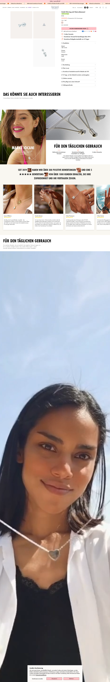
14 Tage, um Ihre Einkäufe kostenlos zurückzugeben (76, 75)
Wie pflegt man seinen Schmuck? (71, 81)
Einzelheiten (66, 43)
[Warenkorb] (106, 7)
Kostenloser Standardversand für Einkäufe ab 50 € (76, 71)
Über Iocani (66, 68)
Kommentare (79, 7)
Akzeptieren (54, 678)
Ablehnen (71, 678)
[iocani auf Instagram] (87, 7)
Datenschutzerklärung (41, 675)
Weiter (108, 208)
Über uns (74, 7)
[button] (4, 7)
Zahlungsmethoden (68, 85)
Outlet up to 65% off (55, 1)
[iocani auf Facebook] (85, 7)
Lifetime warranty (67, 78)
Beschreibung (66, 65)
